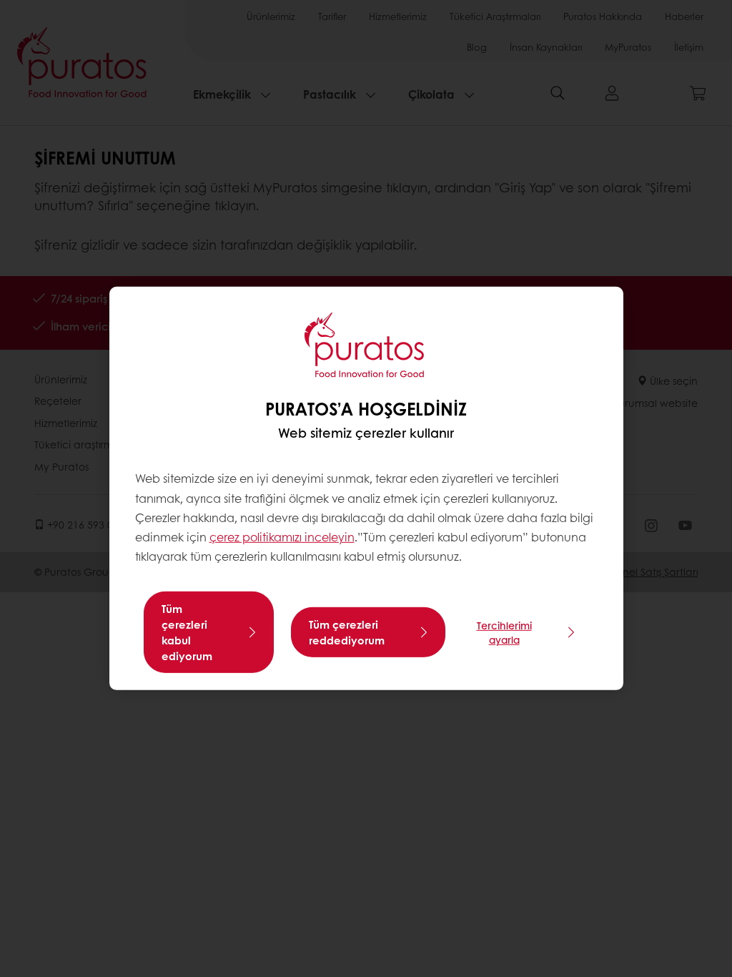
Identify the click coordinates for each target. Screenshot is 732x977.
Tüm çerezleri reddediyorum (347, 632)
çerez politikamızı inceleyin (282, 537)
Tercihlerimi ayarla (504, 632)
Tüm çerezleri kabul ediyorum (187, 632)
